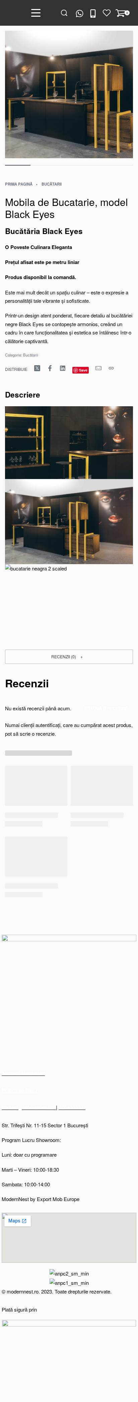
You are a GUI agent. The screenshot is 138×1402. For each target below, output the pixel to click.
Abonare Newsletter (23, 1073)
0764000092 (72, 1107)
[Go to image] (17, 165)
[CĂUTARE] (64, 12)
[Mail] (98, 368)
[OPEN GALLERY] (69, 94)
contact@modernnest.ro (29, 1107)
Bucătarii (52, 184)
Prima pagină (18, 184)
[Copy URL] (111, 368)
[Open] (106, 12)
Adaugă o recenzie (106, 708)
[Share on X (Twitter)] (37, 368)
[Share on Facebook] (50, 368)
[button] (69, 657)
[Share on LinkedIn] (63, 368)
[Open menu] (36, 13)
